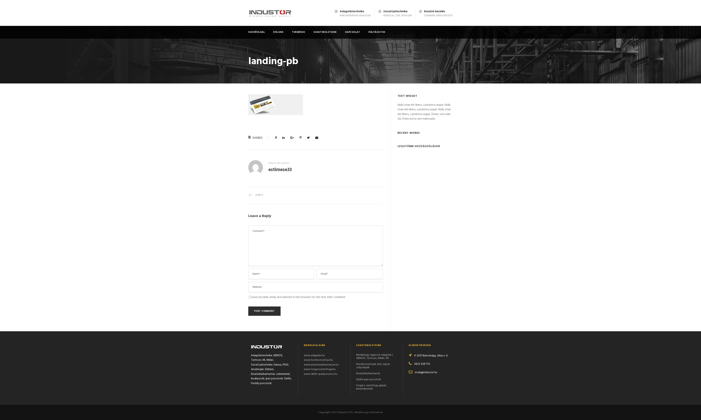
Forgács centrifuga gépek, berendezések (371, 387)
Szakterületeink (325, 32)
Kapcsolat (352, 32)
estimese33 (280, 170)
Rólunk (278, 32)
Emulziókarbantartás (368, 373)
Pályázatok (376, 32)
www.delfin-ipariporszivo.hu (320, 374)
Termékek (298, 32)
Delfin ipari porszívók (368, 379)
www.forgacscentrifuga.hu (320, 369)
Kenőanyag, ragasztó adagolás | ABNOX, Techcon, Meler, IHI (374, 356)
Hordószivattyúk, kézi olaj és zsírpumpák (373, 366)
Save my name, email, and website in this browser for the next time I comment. (299, 297)
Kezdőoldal (256, 32)
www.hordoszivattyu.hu (318, 360)
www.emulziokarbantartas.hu (321, 365)
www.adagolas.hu (314, 355)
